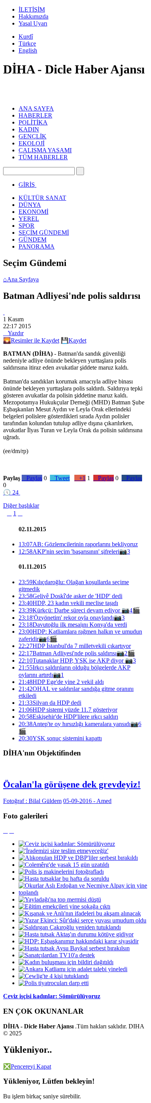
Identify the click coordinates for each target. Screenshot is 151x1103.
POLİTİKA (33, 122)
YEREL (29, 218)
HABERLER (35, 115)
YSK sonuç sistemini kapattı (60, 738)
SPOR (26, 225)
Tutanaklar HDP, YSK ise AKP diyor (72, 660)
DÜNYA (30, 204)
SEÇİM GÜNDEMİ (44, 232)
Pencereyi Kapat (27, 1066)
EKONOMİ (33, 211)
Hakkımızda (33, 16)
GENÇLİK (32, 136)
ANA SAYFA (36, 108)
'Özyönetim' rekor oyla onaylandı (66, 617)
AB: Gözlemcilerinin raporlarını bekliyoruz (78, 544)
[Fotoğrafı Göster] (4, 312)
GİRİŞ (27, 184)
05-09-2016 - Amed (87, 801)
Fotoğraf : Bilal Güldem (32, 801)
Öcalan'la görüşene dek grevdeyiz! (72, 784)
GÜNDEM (32, 239)
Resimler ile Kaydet (31, 340)
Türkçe (27, 43)
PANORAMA (37, 246)
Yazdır (13, 333)
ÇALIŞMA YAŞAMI (45, 150)
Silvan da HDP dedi (50, 702)
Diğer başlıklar (21, 505)
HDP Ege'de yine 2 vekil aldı (61, 682)
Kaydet (73, 340)
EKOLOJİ (32, 143)
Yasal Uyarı (33, 23)
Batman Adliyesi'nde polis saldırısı (68, 653)
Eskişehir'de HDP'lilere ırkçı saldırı (68, 716)
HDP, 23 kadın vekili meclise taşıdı (68, 603)
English (28, 50)
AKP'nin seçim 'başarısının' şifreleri (69, 551)
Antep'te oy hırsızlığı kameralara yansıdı (74, 724)
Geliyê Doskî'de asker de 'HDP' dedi (70, 596)
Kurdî (26, 36)
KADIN (29, 129)
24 (11, 492)
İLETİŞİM (32, 9)
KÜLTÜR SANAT (42, 197)
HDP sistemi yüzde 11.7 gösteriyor (68, 709)
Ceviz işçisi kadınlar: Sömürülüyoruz (51, 996)
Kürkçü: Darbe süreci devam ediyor (70, 610)
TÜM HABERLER (43, 157)
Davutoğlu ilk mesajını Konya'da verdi (73, 624)
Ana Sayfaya (21, 279)
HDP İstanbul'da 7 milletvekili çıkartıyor (75, 646)
